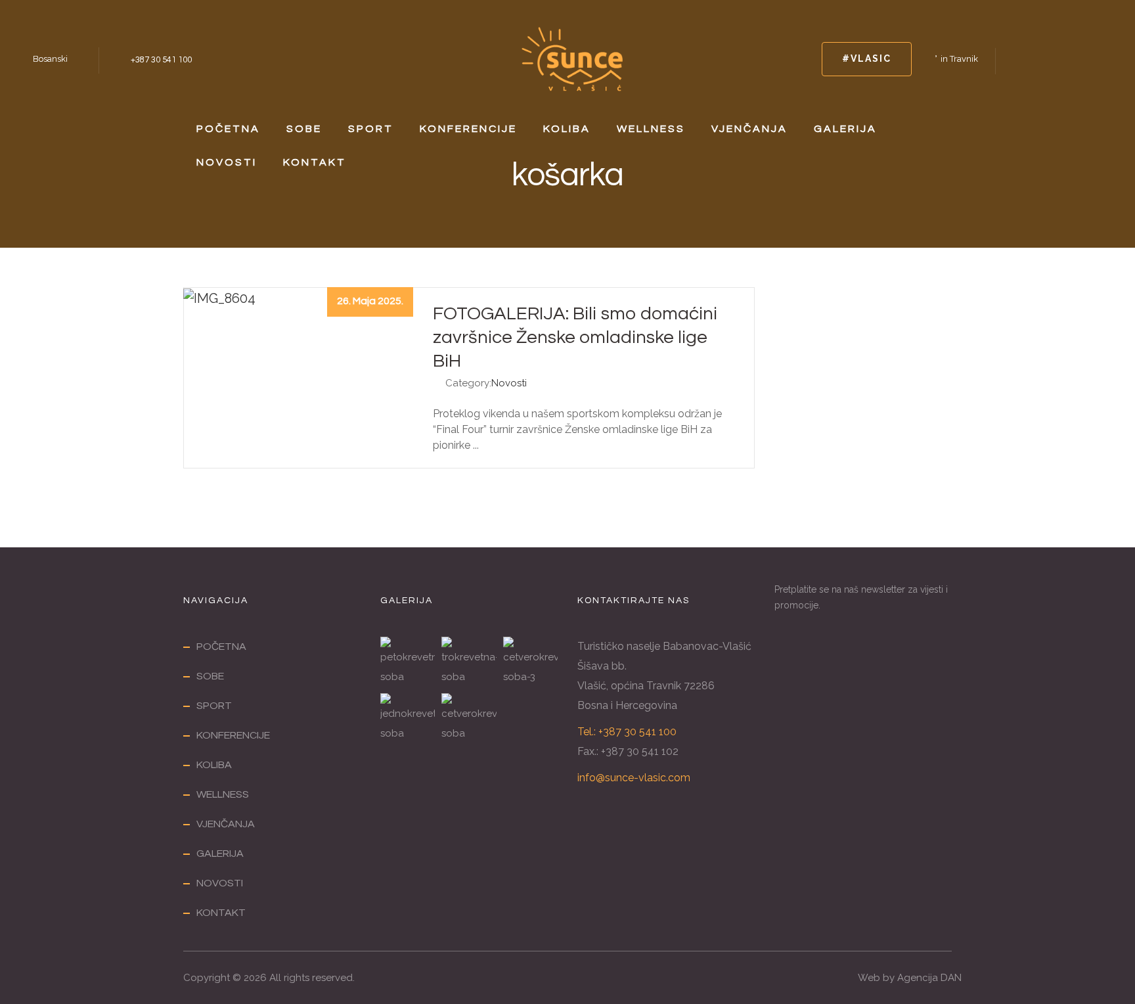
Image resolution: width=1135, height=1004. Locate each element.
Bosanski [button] (50, 59)
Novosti (509, 383)
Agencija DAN (929, 978)
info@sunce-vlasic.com (633, 777)
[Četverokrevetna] (468, 718)
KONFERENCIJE (468, 129)
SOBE (304, 129)
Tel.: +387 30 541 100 (627, 731)
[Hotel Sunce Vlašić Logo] (572, 58)
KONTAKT (314, 162)
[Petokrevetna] (407, 662)
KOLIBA (566, 129)
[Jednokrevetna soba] (407, 718)
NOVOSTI (226, 162)
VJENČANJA (749, 129)
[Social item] (1017, 59)
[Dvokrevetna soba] (530, 662)
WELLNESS (651, 129)
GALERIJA (845, 129)
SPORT (370, 129)
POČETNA (228, 129)
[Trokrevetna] (468, 662)
